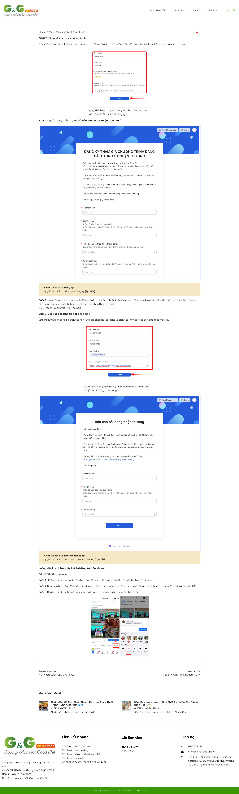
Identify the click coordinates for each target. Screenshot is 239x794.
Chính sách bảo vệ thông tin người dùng (84, 762)
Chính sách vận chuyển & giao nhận (81, 754)
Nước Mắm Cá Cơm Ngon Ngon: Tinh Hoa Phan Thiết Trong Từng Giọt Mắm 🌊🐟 (82, 703)
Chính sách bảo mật (73, 758)
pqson (72, 708)
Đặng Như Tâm (62, 32)
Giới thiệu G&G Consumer (76, 746)
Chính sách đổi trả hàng (75, 750)
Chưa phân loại (79, 32)
